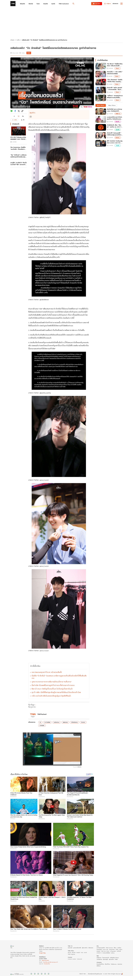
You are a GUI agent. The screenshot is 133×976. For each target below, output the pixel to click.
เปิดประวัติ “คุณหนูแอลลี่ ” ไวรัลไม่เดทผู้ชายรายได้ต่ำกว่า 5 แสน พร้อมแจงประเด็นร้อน (115, 134)
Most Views (100, 105)
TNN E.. (118, 114)
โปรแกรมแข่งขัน (105, 958)
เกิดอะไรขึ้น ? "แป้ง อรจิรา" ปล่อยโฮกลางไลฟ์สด (115, 73)
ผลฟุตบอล (99, 958)
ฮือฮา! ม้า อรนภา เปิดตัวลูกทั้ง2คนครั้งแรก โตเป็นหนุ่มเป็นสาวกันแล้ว (52, 689)
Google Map (42, 953)
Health (78, 952)
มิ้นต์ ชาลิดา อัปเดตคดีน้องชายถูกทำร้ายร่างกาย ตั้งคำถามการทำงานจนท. (53, 685)
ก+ (23, 116)
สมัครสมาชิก (115, 4)
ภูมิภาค (120, 949)
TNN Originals (71, 954)
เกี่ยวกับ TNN (82, 974)
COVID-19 (99, 953)
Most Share (112, 105)
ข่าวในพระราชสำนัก (101, 948)
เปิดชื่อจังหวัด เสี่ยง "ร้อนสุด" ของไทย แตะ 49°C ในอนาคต (114, 126)
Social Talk (105, 949)
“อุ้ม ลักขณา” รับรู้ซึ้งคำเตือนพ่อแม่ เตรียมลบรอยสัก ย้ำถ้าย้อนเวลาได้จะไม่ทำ (115, 65)
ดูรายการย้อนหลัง (77, 948)
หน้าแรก (12, 40)
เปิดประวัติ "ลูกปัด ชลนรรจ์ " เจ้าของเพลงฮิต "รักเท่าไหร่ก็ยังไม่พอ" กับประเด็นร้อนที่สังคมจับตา (114, 89)
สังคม (115, 948)
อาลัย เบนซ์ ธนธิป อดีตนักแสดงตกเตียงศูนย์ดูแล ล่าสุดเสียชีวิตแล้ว (51, 696)
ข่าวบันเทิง (42, 725)
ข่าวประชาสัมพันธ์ (106, 953)
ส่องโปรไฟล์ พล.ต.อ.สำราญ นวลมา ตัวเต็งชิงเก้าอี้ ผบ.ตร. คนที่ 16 (114, 110)
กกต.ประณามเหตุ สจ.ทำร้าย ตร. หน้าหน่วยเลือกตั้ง (47, 672)
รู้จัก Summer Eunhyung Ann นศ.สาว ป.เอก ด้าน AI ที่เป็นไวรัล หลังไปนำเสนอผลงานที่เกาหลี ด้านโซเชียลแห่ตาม (115, 142)
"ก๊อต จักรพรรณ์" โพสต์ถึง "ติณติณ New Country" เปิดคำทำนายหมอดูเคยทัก (114, 81)
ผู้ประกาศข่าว (85, 948)
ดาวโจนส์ (119, 951)
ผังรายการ (90, 948)
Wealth (74, 952)
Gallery (112, 953)
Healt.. (118, 122)
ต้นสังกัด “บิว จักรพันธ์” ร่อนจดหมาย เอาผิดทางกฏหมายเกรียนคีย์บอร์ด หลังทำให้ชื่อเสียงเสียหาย (59, 677)
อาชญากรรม (112, 949)
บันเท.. (117, 68)
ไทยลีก (116, 959)
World (69, 952)
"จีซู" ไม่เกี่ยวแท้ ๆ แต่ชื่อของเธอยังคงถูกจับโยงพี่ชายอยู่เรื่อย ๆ (18, 156)
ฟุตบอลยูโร (105, 959)
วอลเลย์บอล (99, 959)
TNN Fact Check (105, 951)
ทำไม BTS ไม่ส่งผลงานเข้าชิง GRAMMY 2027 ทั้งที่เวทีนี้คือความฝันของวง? (18, 138)
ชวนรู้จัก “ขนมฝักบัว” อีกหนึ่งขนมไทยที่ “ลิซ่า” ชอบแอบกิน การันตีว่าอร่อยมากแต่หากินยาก (18, 163)
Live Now (97, 4)
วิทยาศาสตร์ (99, 949)
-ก (14, 116)
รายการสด (70, 948)
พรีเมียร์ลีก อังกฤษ (114, 958)
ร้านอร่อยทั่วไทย (100, 964)
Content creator (72, 959)
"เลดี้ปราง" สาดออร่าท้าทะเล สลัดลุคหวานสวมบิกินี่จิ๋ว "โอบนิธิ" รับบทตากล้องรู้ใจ (115, 97)
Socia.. (118, 138)
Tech (117, 145)
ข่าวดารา (83, 722)
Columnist (79, 959)
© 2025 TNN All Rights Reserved (111, 974)
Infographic (113, 951)
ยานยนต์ (98, 951)
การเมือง (119, 948)
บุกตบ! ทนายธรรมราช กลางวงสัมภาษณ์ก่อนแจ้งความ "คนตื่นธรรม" (51, 682)
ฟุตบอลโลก (111, 959)
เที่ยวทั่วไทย (107, 964)
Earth (117, 130)
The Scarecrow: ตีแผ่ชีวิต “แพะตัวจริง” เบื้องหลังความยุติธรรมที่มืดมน (18, 148)
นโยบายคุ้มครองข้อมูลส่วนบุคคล (95, 974)
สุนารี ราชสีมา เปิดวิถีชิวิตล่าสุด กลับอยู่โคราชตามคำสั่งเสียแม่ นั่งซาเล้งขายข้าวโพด (56, 692)
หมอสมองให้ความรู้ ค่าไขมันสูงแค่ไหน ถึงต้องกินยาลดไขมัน (114, 118)
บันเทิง (18, 40)
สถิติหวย (98, 966)
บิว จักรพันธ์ (47, 722)
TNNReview (114, 964)
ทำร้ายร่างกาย (74, 722)
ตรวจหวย (120, 964)
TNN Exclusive (109, 948)
